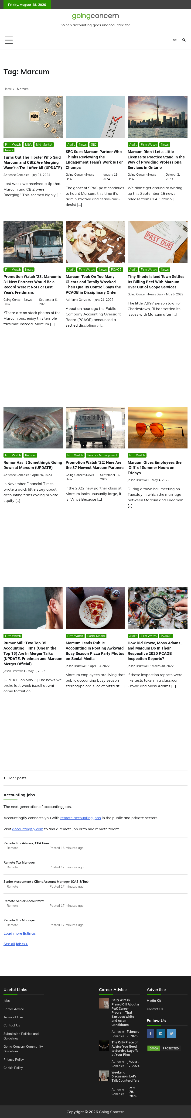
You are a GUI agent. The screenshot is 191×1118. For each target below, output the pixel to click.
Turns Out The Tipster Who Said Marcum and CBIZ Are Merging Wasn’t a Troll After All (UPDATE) (32, 162)
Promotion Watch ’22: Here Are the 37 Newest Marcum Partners (95, 465)
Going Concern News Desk (145, 294)
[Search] (184, 40)
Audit (71, 144)
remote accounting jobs (80, 817)
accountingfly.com (27, 829)
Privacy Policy (13, 1059)
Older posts (17, 778)
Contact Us (11, 1025)
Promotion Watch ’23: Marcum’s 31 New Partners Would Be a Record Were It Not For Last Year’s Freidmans (32, 284)
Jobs (6, 1000)
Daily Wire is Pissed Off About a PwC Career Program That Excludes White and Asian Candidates (125, 1012)
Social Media (96, 636)
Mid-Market (44, 144)
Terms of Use (13, 1017)
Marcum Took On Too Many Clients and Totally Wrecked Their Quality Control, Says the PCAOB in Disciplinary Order (93, 284)
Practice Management (102, 455)
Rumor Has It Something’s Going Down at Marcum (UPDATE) (32, 465)
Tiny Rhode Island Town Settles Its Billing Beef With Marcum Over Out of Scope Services (156, 281)
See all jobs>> (15, 943)
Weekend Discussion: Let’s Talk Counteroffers (125, 1076)
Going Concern (111, 1111)
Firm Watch (13, 144)
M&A (28, 144)
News (9, 150)
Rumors (30, 455)
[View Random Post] (174, 40)
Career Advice (13, 1009)
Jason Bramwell (138, 480)
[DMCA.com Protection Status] (164, 1050)
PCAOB (116, 269)
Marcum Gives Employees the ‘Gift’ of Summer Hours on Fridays (154, 467)
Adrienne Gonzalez (16, 175)
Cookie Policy (13, 1068)
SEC (94, 144)
